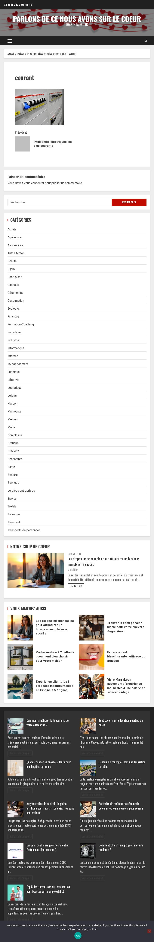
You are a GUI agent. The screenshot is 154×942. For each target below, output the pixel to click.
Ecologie (13, 308)
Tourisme (14, 514)
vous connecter (34, 183)
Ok (78, 935)
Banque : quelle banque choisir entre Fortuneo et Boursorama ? (47, 847)
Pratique (13, 443)
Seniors (13, 475)
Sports (12, 498)
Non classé (15, 435)
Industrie (13, 340)
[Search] (146, 40)
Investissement (18, 364)
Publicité (13, 451)
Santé (11, 467)
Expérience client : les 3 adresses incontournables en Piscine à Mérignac (20, 686)
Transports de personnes (24, 530)
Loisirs (12, 395)
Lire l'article (76, 586)
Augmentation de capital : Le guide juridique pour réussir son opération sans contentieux (50, 808)
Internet (13, 356)
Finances (13, 316)
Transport (14, 522)
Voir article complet (20, 753)
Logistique (15, 388)
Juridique (14, 372)
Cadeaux (13, 285)
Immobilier (15, 332)
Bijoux (11, 269)
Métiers (13, 419)
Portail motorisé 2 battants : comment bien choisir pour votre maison (20, 657)
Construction (16, 300)
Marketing (14, 411)
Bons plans (15, 277)
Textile (12, 506)
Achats (12, 229)
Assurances (15, 245)
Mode (11, 427)
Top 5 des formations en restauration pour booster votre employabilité (48, 889)
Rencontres (15, 459)
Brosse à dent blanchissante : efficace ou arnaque (91, 657)
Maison (12, 403)
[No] (149, 931)
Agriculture (15, 237)
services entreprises (21, 490)
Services (13, 482)
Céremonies (15, 293)
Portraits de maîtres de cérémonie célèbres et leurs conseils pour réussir (121, 805)
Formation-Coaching (21, 324)
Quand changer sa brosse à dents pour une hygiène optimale (48, 764)
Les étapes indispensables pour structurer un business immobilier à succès (104, 561)
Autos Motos (16, 253)
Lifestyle (13, 380)
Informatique (16, 348)
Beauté (12, 261)
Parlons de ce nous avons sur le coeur (77, 18)
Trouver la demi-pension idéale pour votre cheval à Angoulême (91, 627)
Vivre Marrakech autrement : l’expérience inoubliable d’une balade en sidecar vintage (91, 686)
